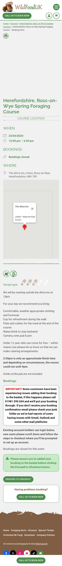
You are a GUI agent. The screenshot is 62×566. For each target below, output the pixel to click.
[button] (25, 227)
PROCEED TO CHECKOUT (18, 479)
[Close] (32, 209)
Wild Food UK (42, 544)
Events (18, 219)
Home (6, 23)
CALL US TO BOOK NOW (17, 15)
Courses (14, 23)
